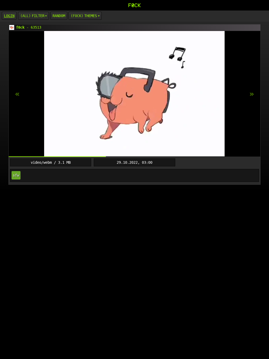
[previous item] (252, 94)
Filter (38, 16)
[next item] (17, 94)
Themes (90, 16)
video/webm (41, 162)
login (9, 16)
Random (59, 16)
